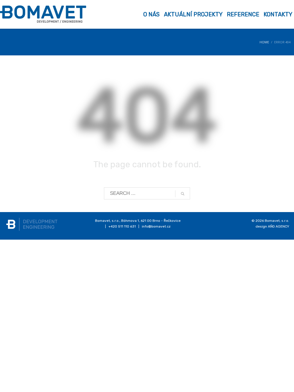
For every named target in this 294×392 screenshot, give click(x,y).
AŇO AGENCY (278, 226)
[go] (182, 194)
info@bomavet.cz (156, 226)
